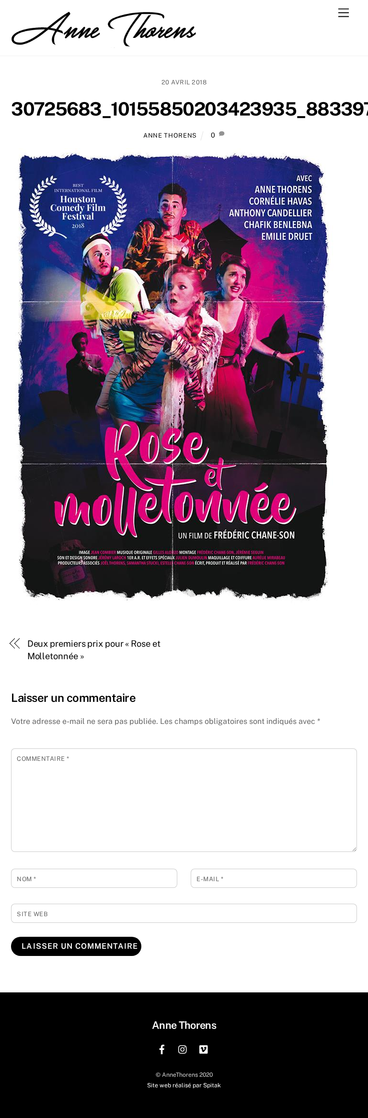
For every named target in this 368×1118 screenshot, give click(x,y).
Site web (32, 914)
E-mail (209, 879)
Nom (26, 879)
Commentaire (43, 758)
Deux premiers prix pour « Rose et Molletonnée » (94, 650)
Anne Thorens (170, 135)
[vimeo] (204, 1048)
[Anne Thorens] (107, 40)
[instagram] (183, 1048)
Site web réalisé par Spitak (184, 1085)
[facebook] (162, 1048)
